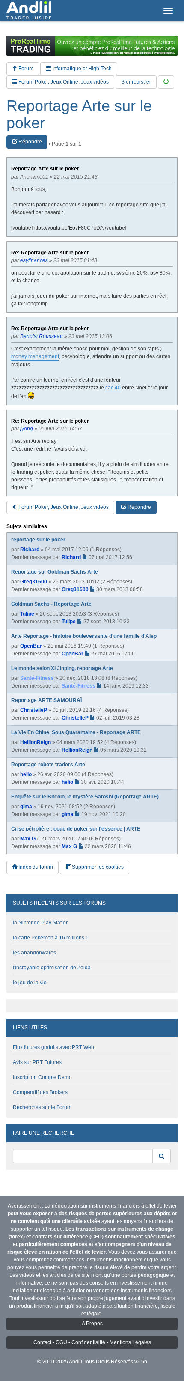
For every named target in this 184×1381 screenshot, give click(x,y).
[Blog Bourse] (29, 10)
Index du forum (35, 867)
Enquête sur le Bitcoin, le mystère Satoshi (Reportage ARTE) (85, 797)
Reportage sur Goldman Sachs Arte (54, 572)
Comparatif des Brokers (40, 1092)
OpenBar (31, 646)
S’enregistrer (136, 82)
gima (26, 807)
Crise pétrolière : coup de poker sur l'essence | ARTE (75, 829)
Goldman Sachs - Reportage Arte (51, 604)
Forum (25, 69)
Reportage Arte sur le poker (79, 114)
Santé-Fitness (37, 678)
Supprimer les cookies (97, 867)
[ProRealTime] (92, 46)
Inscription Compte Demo (42, 1077)
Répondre (29, 142)
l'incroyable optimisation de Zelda (52, 968)
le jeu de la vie (30, 983)
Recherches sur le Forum (42, 1107)
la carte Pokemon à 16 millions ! (50, 938)
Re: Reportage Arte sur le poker (50, 253)
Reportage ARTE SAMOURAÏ (46, 700)
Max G (28, 839)
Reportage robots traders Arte (48, 765)
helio (26, 774)
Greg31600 (33, 582)
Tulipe (27, 614)
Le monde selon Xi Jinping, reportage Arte (62, 668)
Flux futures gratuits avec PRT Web (53, 1047)
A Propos (92, 1324)
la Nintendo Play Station (41, 923)
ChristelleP (33, 710)
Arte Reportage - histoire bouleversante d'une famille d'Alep (84, 636)
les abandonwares (34, 953)
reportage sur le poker (38, 540)
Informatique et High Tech (81, 69)
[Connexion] (166, 82)
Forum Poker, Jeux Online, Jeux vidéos (63, 82)
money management (35, 356)
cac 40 (113, 388)
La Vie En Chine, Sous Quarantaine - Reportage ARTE (76, 732)
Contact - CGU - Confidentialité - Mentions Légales (92, 1342)
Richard (29, 550)
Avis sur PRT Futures (37, 1062)
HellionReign (35, 742)
